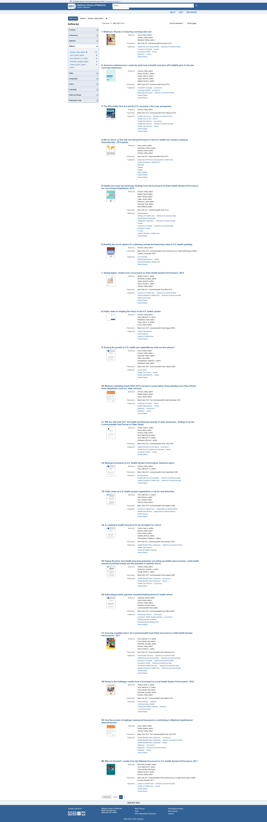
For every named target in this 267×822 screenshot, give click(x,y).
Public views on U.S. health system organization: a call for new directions (139, 491)
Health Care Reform (145, 547)
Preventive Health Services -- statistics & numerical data (158, 666)
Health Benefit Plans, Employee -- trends (152, 581)
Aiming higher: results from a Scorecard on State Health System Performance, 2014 (144, 273)
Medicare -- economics (146, 408)
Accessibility (173, 811)
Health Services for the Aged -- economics (153, 447)
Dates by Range (75, 95)
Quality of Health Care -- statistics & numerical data (156, 784)
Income (140, 223)
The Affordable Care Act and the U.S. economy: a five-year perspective (137, 106)
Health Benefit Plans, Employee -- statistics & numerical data (160, 545)
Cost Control (142, 370)
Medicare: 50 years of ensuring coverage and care (128, 31)
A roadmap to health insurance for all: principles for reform (133, 525)
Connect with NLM (74, 809)
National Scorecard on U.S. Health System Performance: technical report (139, 463)
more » (72, 67)
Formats (72, 30)
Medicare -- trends (144, 411)
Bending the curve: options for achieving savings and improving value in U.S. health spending (148, 244)
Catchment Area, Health (146, 704)
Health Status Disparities (147, 218)
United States (142, 57)
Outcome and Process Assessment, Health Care (155, 160)
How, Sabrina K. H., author (79, 58)
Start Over (73, 18)
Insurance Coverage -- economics (150, 88)
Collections (73, 35)
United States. (143, 98)
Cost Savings (142, 257)
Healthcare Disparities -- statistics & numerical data (156, 221)
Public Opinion (143, 334)
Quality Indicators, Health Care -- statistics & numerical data (159, 295)
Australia (141, 165)
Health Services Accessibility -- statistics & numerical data (159, 47)
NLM (125, 819)
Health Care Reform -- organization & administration (156, 511)
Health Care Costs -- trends (148, 119)
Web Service (191, 12)
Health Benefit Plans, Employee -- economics (154, 578)
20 (191, 23)
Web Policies (140, 809)
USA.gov (140, 819)
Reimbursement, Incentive (147, 620)
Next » (123, 23)
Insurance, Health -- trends (147, 52)
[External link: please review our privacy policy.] (70, 813)
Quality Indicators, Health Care (148, 233)
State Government (144, 298)
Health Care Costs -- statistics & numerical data (155, 116)
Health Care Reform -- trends (148, 126)
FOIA (136, 811)
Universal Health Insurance (147, 550)
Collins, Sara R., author (78, 65)
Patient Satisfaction (145, 331)
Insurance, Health (144, 228)
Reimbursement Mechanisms (148, 622)
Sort (176, 23)
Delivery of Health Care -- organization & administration (158, 509)
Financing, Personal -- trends (148, 403)
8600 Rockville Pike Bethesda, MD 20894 (109, 811)
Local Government (144, 709)
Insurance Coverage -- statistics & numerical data (155, 226)
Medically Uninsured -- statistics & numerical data (156, 93)
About (173, 12)
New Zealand (142, 172)
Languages (73, 79)
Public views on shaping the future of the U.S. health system (132, 311)
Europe (140, 170)
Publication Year (75, 100)
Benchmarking (143, 213)
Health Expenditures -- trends (148, 259)
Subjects (72, 41)
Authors (72, 46)
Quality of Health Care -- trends (149, 786)
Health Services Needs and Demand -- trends (154, 449)
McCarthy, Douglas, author (79, 62)
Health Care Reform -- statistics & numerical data (155, 124)
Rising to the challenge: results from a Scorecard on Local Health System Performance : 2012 (149, 681)
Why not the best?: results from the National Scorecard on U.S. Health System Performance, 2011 (151, 761)
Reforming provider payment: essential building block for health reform (139, 594)
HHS (134, 819)
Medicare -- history (145, 54)
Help (181, 12)
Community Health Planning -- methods (152, 707)
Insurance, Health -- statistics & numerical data (154, 663)
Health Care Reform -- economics (150, 121)
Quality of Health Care (145, 336)
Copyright (73, 90)
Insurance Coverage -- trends (148, 49)
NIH (129, 819)
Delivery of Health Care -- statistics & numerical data (157, 216)
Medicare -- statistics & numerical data (152, 748)
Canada (140, 167)
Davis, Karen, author (77, 55)
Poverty (140, 231)
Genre (71, 84)
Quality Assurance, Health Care (149, 162)
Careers (171, 814)
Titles (71, 73)
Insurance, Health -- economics (149, 90)
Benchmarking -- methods (147, 702)
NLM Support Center (175, 809)
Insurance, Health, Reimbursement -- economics (155, 617)
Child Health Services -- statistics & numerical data (156, 656)
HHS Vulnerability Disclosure (145, 814)
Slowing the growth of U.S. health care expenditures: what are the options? (139, 347)
